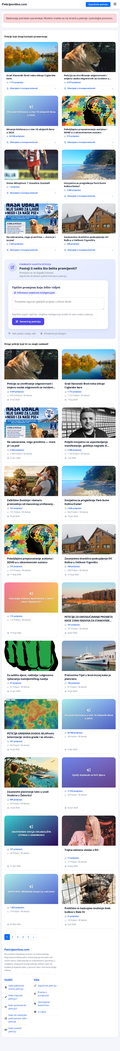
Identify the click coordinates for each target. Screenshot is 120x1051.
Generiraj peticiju (30, 321)
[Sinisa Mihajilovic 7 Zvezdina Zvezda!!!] (31, 173)
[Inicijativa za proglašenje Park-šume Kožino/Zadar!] (89, 175)
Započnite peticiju (98, 4)
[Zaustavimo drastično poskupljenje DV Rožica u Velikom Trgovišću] (89, 228)
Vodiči (8, 980)
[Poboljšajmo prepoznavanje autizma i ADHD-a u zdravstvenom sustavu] (89, 121)
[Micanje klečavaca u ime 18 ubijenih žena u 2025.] (31, 121)
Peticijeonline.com (14, 4)
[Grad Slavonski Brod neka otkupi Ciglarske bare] (31, 67)
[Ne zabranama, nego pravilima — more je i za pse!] (31, 228)
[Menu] (115, 4)
